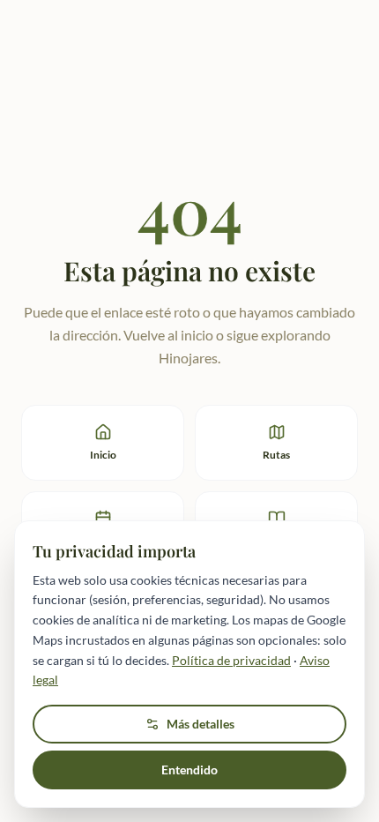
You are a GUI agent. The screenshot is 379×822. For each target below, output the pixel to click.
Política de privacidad (231, 660)
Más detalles (200, 723)
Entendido (189, 769)
